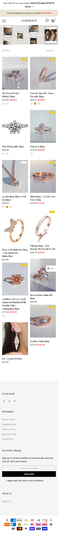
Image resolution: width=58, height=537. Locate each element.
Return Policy (8, 419)
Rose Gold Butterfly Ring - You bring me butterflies (15, 253)
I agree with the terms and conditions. (25, 480)
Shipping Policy (9, 424)
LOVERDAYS (29, 21)
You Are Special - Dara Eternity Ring (41, 95)
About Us (6, 501)
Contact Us (7, 439)
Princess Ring (37, 146)
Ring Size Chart (9, 434)
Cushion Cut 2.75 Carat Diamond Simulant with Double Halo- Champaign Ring (14, 304)
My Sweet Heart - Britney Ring (11, 95)
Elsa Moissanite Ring (13, 146)
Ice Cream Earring (12, 358)
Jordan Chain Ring (39, 341)
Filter (7, 50)
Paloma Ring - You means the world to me (43, 247)
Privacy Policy (8, 429)
